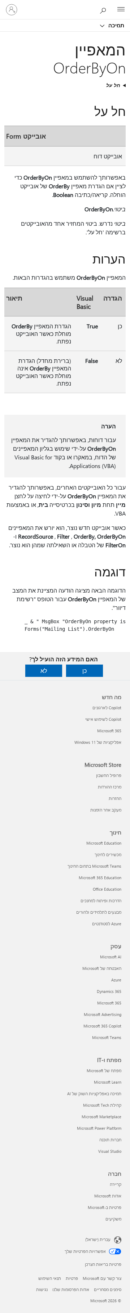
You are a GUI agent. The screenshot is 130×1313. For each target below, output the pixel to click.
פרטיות (72, 1278)
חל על (113, 85)
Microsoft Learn (107, 1082)
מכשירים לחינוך (108, 854)
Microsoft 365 (109, 730)
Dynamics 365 (109, 991)
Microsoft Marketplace (101, 1116)
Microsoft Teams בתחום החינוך (94, 866)
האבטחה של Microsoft (101, 968)
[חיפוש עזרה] (105, 9)
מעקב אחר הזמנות (105, 810)
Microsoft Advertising (102, 1014)
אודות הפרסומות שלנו (70, 1289)
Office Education (107, 889)
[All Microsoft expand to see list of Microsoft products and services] (121, 9)
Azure (116, 979)
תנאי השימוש (49, 1278)
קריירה (115, 1184)
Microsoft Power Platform (99, 1128)
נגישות (42, 1289)
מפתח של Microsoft (104, 1070)
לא (43, 670)
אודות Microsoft (107, 1196)
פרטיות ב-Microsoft (104, 1207)
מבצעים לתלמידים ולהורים (98, 912)
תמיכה (115, 25)
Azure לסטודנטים (106, 923)
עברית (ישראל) (97, 1239)
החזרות (115, 798)
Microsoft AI (110, 956)
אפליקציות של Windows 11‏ (97, 742)
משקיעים (113, 1219)
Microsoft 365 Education (100, 877)
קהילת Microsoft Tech (102, 1105)
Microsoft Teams (106, 1037)
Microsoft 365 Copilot (102, 1026)
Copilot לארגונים (106, 707)
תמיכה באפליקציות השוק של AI (94, 1093)
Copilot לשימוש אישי (103, 719)
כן (84, 670)
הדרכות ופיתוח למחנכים (101, 900)
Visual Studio (109, 1151)
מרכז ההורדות (109, 787)
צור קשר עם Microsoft (102, 1278)
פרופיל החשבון (108, 775)
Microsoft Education (103, 843)
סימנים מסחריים (107, 1289)
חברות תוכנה (110, 1139)
